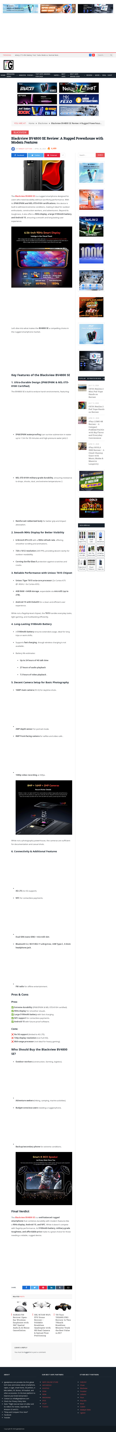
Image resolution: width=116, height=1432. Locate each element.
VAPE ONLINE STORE (50, 1382)
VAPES (56, 75)
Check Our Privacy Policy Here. (15, 1401)
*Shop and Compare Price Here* (16, 1412)
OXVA (44, 1391)
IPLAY (44, 1404)
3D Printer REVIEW (94, 378)
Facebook (7, 1415)
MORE (97, 75)
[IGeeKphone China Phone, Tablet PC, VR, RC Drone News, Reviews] (8, 65)
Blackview (20, 132)
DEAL (104, 75)
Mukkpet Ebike (85, 1410)
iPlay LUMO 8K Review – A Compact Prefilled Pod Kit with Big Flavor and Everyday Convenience (96, 429)
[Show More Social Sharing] (63, 155)
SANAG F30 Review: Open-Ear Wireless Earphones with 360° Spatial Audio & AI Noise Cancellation (21, 1322)
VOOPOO (45, 1388)
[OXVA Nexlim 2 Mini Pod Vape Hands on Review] (82, 387)
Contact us (8, 1398)
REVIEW (89, 75)
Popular (82, 378)
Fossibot (83, 1391)
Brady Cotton (25, 149)
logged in (27, 1352)
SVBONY (83, 1382)
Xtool (82, 1404)
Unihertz (83, 1394)
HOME (3, 75)
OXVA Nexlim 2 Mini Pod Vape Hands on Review (96, 393)
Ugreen (82, 1413)
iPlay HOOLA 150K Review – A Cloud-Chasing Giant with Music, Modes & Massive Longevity (96, 455)
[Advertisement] (58, 33)
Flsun (82, 1397)
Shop (110, 75)
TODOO (45, 1407)
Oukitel (82, 1407)
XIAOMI (105, 378)
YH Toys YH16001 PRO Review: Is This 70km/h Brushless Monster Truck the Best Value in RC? (63, 1323)
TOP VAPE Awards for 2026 (43, 75)
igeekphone (20, 1429)
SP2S (44, 1400)
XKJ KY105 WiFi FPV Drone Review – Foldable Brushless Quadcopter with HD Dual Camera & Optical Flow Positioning (42, 1325)
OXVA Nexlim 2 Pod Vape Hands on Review (96, 409)
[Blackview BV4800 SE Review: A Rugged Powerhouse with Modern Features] (41, 175)
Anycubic (83, 1400)
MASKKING (46, 1397)
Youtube (7, 1417)
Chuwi (82, 1385)
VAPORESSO (46, 1385)
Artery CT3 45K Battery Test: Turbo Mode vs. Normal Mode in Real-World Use (37, 55)
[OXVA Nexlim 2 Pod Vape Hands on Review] (82, 405)
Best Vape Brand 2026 (75, 75)
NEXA (44, 1394)
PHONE (30, 75)
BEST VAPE (63, 75)
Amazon (22, 75)
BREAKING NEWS (10, 75)
